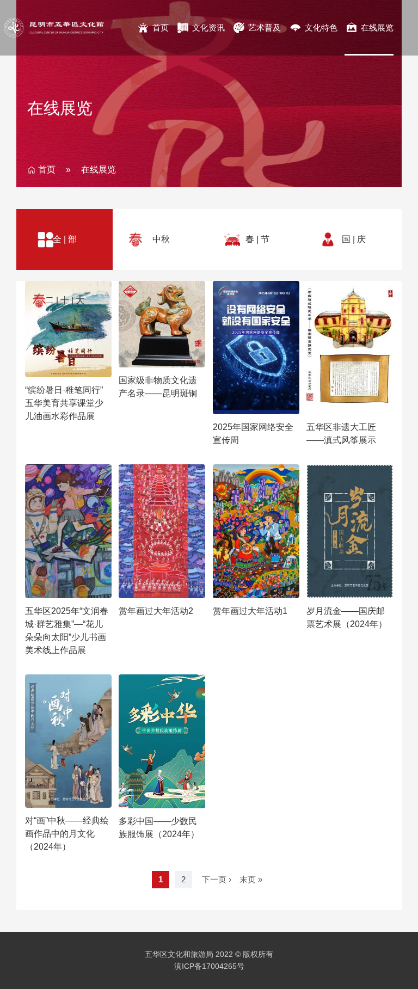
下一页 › (216, 879)
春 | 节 (257, 239)
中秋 (161, 239)
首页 (160, 27)
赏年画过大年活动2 (156, 611)
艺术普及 (264, 27)
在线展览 (377, 27)
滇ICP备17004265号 (209, 966)
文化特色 (321, 27)
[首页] (68, 28)
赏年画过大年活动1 (250, 611)
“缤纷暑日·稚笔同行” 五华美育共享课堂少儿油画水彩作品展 (64, 403)
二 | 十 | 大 (64, 300)
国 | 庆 (354, 239)
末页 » (250, 879)
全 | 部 (65, 239)
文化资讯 (208, 27)
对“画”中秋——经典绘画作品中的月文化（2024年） (67, 833)
